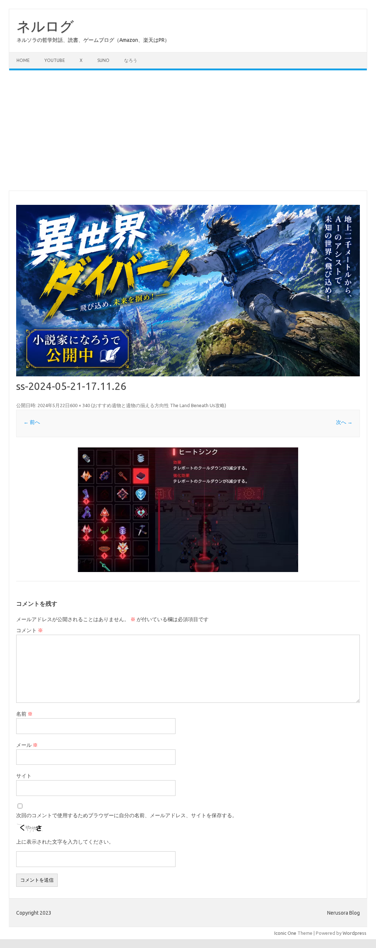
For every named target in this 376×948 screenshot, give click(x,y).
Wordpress (354, 933)
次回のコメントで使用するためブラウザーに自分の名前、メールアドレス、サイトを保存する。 (126, 815)
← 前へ (32, 422)
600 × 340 (80, 405)
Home (23, 60)
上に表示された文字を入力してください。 (65, 842)
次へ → (344, 422)
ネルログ (45, 26)
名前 (24, 714)
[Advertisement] (188, 130)
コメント (29, 630)
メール (27, 745)
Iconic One (285, 933)
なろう (130, 60)
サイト (24, 776)
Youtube (54, 60)
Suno (103, 60)
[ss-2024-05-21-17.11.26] (187, 509)
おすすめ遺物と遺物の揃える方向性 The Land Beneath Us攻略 (159, 405)
